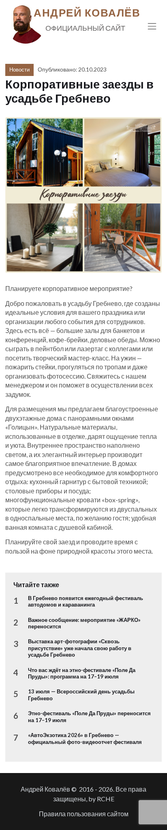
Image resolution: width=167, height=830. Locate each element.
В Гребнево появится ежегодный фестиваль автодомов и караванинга (85, 601)
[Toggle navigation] (152, 26)
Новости (19, 69)
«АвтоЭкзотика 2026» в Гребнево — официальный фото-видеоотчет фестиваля (85, 738)
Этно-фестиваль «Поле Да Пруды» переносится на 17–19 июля (89, 716)
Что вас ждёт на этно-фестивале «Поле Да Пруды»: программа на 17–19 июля (81, 673)
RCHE (105, 799)
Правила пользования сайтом (83, 813)
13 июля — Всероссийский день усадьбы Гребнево (81, 694)
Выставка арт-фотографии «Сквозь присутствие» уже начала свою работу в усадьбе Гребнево (79, 648)
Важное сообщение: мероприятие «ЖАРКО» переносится (84, 623)
